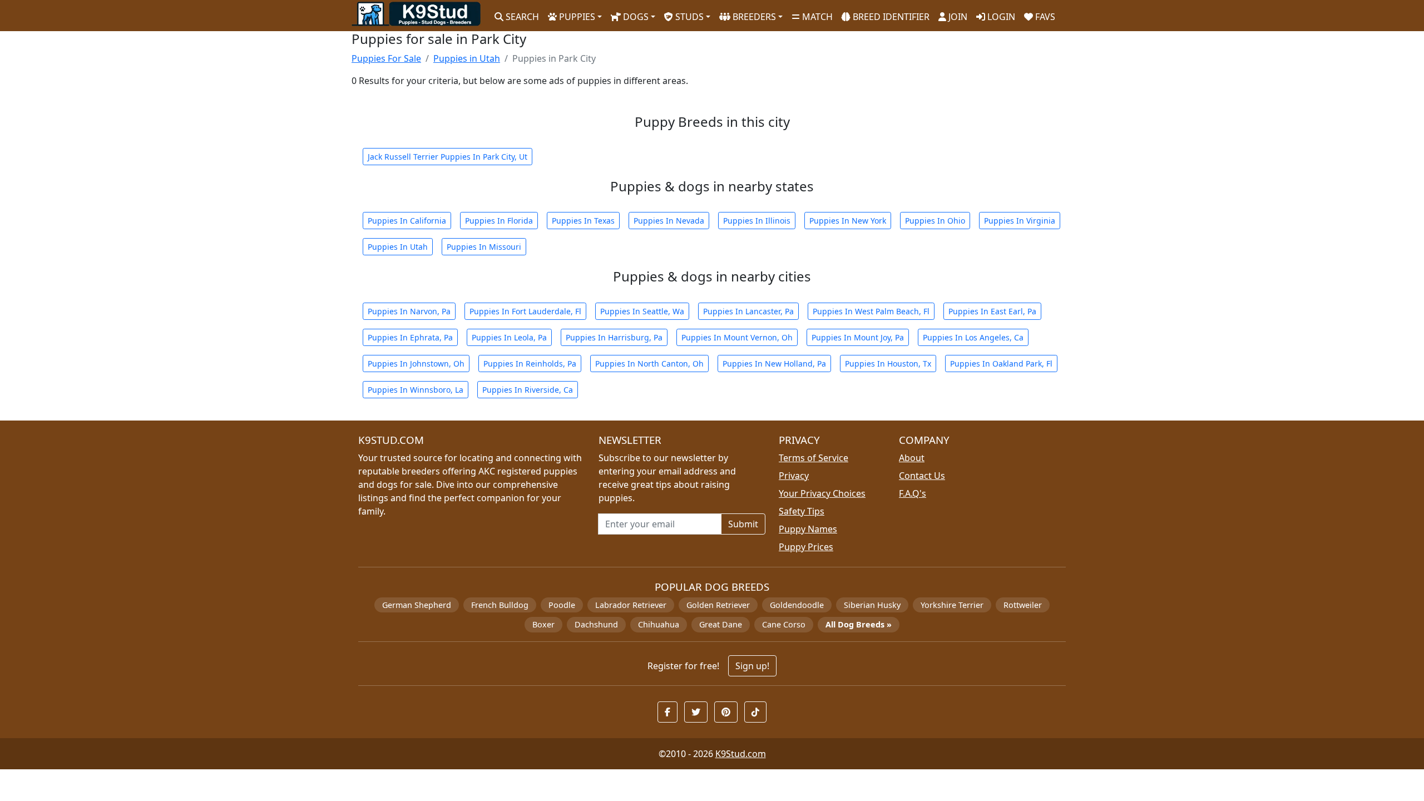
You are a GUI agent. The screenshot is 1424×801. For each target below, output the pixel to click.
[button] (667, 712)
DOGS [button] (635, 17)
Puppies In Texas (583, 220)
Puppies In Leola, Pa (509, 337)
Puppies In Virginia (1019, 220)
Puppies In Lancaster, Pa (748, 311)
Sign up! (752, 666)
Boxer (543, 624)
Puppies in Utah (466, 58)
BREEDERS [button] (753, 17)
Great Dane (720, 624)
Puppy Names (808, 529)
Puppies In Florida (499, 220)
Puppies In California (407, 220)
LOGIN (1000, 17)
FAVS (1044, 17)
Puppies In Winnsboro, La (415, 389)
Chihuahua (658, 624)
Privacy (794, 475)
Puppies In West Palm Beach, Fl (871, 311)
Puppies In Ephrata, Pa (410, 337)
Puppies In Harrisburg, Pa (614, 337)
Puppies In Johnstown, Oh (416, 363)
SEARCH (521, 17)
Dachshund (596, 624)
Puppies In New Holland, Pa (774, 363)
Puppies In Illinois (756, 220)
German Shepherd (416, 605)
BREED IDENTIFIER (890, 17)
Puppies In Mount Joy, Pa (858, 337)
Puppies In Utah (398, 246)
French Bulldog (499, 605)
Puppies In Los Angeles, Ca (973, 337)
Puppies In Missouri (484, 246)
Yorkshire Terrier (952, 605)
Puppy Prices (806, 547)
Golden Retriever (718, 605)
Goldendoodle (797, 605)
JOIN (956, 17)
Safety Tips (801, 511)
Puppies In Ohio (935, 220)
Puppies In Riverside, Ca (527, 389)
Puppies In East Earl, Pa (992, 311)
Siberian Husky (872, 605)
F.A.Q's (912, 493)
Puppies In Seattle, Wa (642, 311)
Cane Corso (783, 624)
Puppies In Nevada (669, 220)
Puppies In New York (847, 220)
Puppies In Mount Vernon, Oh (737, 337)
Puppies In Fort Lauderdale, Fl (525, 311)
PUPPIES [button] (576, 17)
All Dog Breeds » (858, 624)
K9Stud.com (740, 754)
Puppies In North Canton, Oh (649, 363)
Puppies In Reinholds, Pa (529, 363)
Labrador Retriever (630, 605)
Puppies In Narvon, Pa (409, 311)
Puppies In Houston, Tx (888, 363)
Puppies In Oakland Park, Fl (1001, 363)
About (911, 458)
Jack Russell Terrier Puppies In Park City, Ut (447, 156)
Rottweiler (1022, 605)
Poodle (561, 605)
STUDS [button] (688, 17)
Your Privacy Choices (822, 493)
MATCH (816, 17)
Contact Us (922, 475)
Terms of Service (813, 458)
